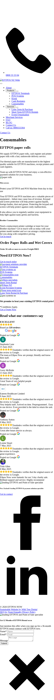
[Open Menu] (1, 83)
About (9, 87)
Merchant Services (14, 117)
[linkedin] (27, 604)
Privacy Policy (29, 612)
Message (4, 640)
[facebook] (27, 549)
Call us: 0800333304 (15, 127)
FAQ (8, 120)
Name (3, 631)
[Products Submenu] (17, 91)
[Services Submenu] (17, 107)
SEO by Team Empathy (11, 612)
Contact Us (11, 125)
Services (10, 107)
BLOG (9, 122)
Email (3, 634)
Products (10, 90)
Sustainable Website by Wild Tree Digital (18, 609)
